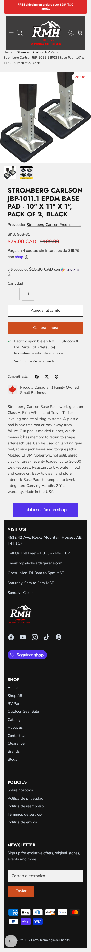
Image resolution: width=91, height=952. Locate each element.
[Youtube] (23, 637)
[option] (45, 117)
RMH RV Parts (28, 940)
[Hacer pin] (56, 376)
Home (8, 52)
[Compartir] (37, 376)
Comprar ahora (45, 327)
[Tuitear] (47, 376)
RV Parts (15, 703)
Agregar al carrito (45, 310)
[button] (45, 272)
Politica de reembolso (26, 806)
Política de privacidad (25, 798)
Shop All (15, 695)
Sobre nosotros (20, 790)
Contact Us (17, 735)
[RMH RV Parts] (46, 32)
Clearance (16, 743)
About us (15, 727)
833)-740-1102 (56, 553)
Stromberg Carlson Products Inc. (54, 224)
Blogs (12, 759)
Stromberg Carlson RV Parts (37, 52)
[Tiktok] (47, 637)
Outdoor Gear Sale (23, 711)
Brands (14, 751)
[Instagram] (35, 637)
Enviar (21, 891)
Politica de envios (22, 822)
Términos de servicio (25, 814)
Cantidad (15, 283)
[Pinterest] (58, 637)
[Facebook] (11, 637)
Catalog (14, 719)
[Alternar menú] (11, 32)
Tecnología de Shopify (55, 940)
